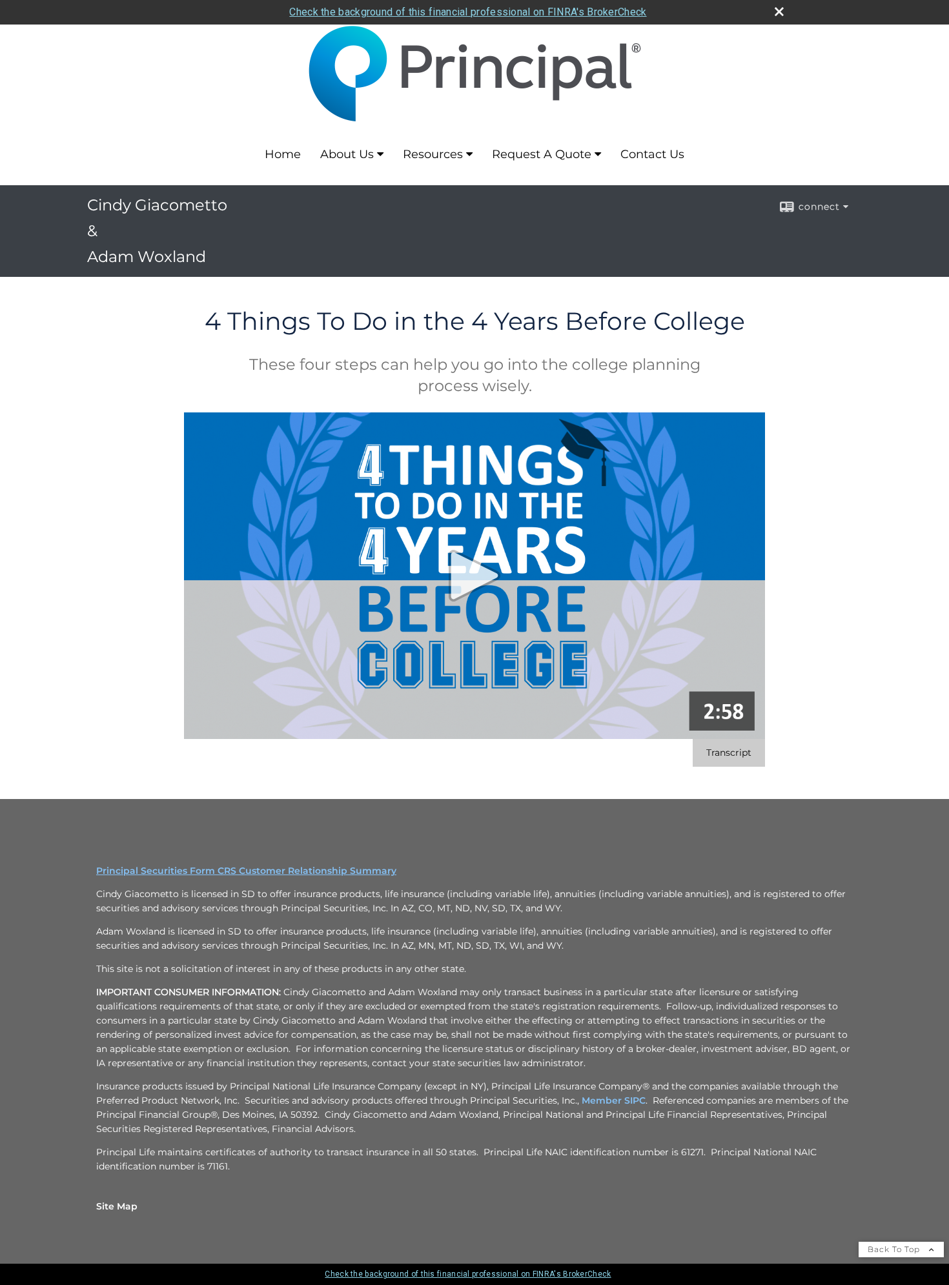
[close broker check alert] (779, 11)
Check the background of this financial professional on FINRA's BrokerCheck (467, 12)
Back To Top (895, 1249)
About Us (347, 154)
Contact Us (652, 154)
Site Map (117, 1206)
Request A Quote (541, 154)
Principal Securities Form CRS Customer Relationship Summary (246, 870)
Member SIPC (614, 1100)
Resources (433, 154)
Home (283, 154)
